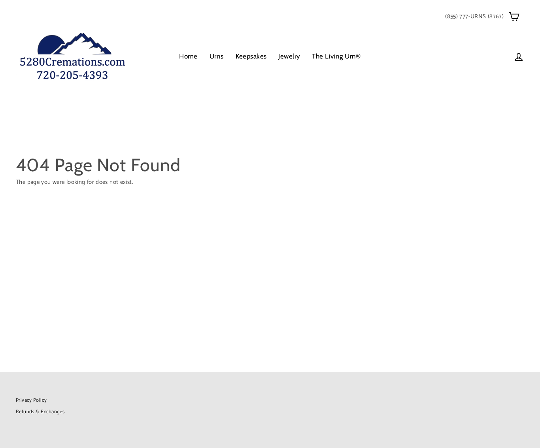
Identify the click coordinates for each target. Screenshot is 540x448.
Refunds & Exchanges (40, 412)
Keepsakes (251, 56)
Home (188, 56)
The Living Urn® (336, 56)
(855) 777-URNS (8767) (474, 16)
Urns (217, 56)
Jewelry (289, 56)
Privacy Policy (31, 400)
